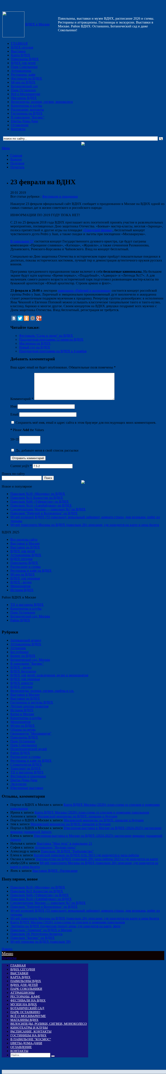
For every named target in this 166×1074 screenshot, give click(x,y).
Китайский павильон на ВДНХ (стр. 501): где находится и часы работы (86, 855)
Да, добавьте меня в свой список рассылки (46, 450)
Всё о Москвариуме (25, 94)
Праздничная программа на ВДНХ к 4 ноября (52, 351)
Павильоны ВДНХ (25, 59)
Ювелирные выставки (26, 788)
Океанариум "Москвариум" (30, 733)
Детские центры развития (29, 706)
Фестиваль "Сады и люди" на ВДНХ (46, 335)
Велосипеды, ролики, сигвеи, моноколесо (42, 102)
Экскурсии (18, 784)
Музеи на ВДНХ (23, 82)
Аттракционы (21, 70)
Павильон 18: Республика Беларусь (36, 934)
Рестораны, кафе (23, 74)
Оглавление (20, 125)
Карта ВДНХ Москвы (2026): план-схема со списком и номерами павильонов (92, 812)
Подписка (9, 958)
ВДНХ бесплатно (23, 671)
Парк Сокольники (24, 67)
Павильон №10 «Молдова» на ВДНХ (37, 494)
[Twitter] (20, 318)
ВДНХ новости (21, 683)
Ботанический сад (24, 86)
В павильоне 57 (22, 241)
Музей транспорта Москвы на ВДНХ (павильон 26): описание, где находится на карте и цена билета (84, 525)
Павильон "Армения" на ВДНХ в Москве (41, 930)
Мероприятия (20, 586)
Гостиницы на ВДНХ (27, 113)
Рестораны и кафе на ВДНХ (31, 570)
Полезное (17, 163)
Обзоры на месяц (23, 729)
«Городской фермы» (98, 230)
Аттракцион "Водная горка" (55, 847)
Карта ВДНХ (20, 55)
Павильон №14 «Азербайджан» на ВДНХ (41, 505)
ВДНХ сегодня (22, 47)
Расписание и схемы (25, 566)
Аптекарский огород (25, 640)
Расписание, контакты (27, 109)
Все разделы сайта (23, 539)
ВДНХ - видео (21, 582)
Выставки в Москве (25, 543)
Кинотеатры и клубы (26, 105)
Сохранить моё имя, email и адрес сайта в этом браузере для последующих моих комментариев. (86, 422)
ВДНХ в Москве (37, 24)
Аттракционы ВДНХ (25, 555)
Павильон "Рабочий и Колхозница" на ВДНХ (44, 513)
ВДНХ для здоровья (25, 578)
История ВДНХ (22, 590)
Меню (7, 953)
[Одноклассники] (26, 318)
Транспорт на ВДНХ (25, 768)
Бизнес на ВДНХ (22, 656)
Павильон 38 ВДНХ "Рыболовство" (67, 851)
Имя (13, 406)
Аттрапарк (18, 648)
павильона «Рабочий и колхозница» (84, 290)
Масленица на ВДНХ (35, 343)
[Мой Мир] (32, 318)
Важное (16, 159)
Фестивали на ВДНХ (26, 78)
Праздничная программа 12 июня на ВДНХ (51, 339)
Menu (6, 148)
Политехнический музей (28, 749)
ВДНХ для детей (23, 63)
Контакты (18, 129)
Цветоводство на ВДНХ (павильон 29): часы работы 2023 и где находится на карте (97, 859)
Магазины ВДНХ (24, 98)
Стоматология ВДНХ (26, 764)
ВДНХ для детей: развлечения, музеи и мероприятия (49, 675)
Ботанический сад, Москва (30, 616)
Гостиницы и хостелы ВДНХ (31, 702)
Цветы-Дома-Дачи (24, 121)
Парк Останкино (23, 90)
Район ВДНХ (20, 620)
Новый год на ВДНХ (34, 347)
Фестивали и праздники (60, 196)
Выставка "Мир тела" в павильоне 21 (64, 843)
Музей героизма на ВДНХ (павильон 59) (40, 941)
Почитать (17, 167)
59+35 (14, 439)
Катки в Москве (22, 714)
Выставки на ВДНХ (25, 547)
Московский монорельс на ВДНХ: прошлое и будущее (77, 816)
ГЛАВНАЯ (19, 43)
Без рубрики (19, 652)
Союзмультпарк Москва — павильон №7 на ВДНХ (48, 509)
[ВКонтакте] (13, 318)
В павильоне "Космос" (28, 117)
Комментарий (21, 399)
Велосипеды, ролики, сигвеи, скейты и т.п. (42, 691)
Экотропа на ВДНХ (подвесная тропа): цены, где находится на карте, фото (65, 926)
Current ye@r (21, 466)
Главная (16, 155)
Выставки (18, 51)
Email (14, 414)
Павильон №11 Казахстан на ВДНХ (36, 497)
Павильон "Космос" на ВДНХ (32, 938)
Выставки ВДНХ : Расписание (55, 870)
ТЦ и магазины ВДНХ (27, 604)
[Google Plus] (39, 318)
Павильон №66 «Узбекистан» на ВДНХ (39, 501)
